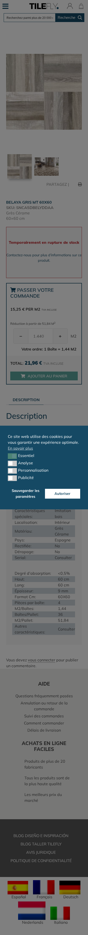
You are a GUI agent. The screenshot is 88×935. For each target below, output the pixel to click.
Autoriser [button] (62, 493)
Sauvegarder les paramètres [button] (25, 494)
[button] (12, 456)
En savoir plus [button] (20, 448)
